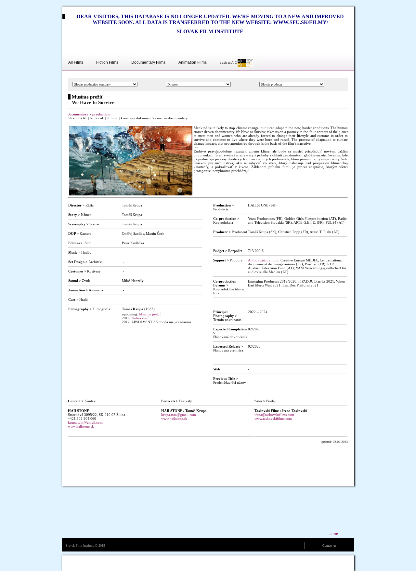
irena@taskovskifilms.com (274, 415)
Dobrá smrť (140, 318)
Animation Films (192, 62)
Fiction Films (107, 62)
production (101, 114)
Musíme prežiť (150, 314)
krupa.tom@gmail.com (85, 422)
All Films (75, 62)
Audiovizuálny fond (263, 260)
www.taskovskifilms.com (273, 418)
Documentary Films (148, 62)
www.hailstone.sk (81, 426)
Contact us (329, 545)
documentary (78, 114)
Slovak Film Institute (80, 545)
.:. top (334, 533)
